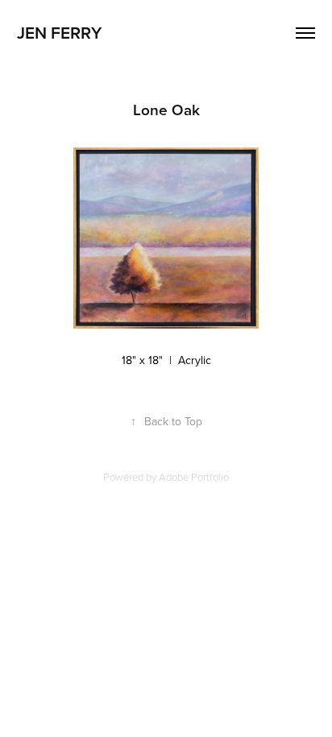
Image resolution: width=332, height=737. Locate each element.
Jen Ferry (59, 32)
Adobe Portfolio (194, 477)
